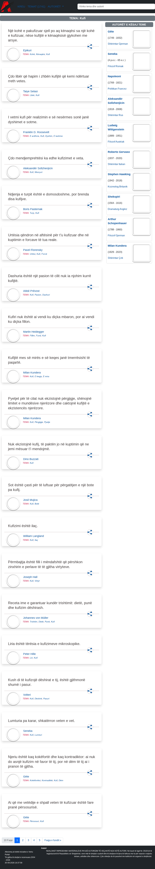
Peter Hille (30, 653)
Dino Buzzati (31, 459)
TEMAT (36, 6)
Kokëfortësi (35, 780)
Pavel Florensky (34, 249)
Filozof (111, 66)
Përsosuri (34, 821)
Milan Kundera (33, 372)
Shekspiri (114, 196)
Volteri (28, 694)
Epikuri (28, 50)
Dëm (61, 780)
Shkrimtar (113, 43)
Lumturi (38, 735)
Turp (32, 213)
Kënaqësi (40, 54)
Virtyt (37, 581)
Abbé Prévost (32, 290)
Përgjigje (39, 422)
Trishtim (33, 621)
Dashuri (46, 295)
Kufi (48, 54)
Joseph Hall (31, 577)
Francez (122, 88)
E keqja (38, 376)
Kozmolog (113, 186)
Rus (121, 115)
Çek (121, 258)
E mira (46, 376)
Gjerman (123, 43)
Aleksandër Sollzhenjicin (39, 168)
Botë (37, 503)
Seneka (28, 730)
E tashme (58, 136)
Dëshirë (38, 698)
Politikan (112, 88)
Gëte (27, 776)
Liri (31, 658)
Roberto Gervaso (119, 151)
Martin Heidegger (34, 331)
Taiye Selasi (31, 91)
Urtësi (32, 254)
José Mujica (31, 499)
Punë (47, 621)
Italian (122, 164)
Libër (32, 95)
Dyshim (48, 136)
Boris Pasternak (33, 209)
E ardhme (34, 136)
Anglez (123, 209)
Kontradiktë (47, 780)
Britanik (123, 186)
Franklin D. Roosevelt (37, 132)
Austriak (119, 141)
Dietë (41, 621)
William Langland (34, 536)
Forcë (44, 254)
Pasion (38, 295)
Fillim (32, 335)
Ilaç (36, 540)
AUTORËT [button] (54, 6)
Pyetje (47, 422)
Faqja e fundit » (53, 840)
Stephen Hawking (119, 174)
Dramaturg (113, 209)
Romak (119, 66)
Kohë (32, 54)
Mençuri (38, 172)
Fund (38, 335)
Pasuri (46, 698)
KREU (21, 6)
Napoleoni (114, 76)
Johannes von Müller (36, 617)
